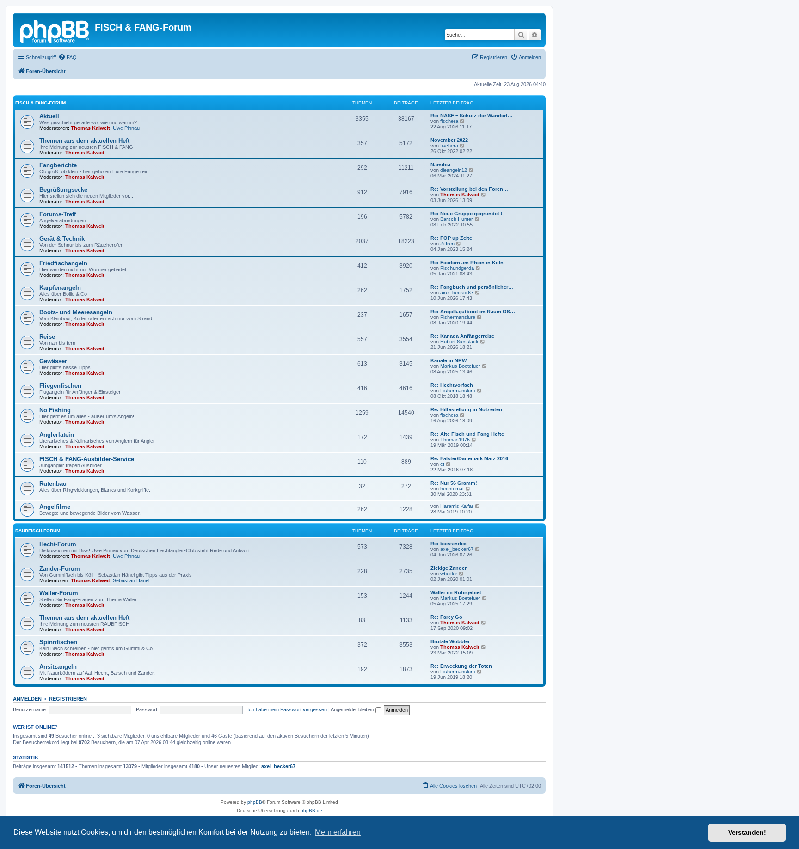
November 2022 (449, 140)
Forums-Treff (57, 214)
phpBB (254, 802)
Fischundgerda (457, 268)
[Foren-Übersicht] (55, 30)
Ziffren (447, 243)
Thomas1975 (455, 439)
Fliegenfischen (60, 385)
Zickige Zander (448, 568)
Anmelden (27, 699)
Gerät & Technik (62, 238)
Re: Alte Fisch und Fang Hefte (467, 434)
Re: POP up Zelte (451, 238)
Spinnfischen (58, 642)
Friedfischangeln (63, 263)
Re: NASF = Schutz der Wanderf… (471, 115)
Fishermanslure (457, 317)
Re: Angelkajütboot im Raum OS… (472, 311)
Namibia (440, 164)
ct (442, 464)
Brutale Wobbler (450, 641)
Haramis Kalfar (456, 506)
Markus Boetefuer (460, 366)
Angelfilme (54, 506)
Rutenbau (53, 483)
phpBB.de (311, 810)
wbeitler (448, 573)
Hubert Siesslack (459, 341)
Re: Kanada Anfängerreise (462, 336)
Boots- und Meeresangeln (75, 312)
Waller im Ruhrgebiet (455, 592)
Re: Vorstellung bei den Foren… (469, 189)
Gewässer (53, 361)
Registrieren (68, 699)
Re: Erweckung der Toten (461, 666)
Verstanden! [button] (747, 832)
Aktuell (49, 116)
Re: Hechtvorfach (451, 385)
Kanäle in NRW (448, 360)
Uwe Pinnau (126, 128)
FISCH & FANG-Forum (40, 102)
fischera (449, 121)
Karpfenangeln (60, 287)
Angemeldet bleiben (353, 709)
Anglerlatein (56, 434)
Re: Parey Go (446, 617)
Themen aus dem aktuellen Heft (84, 140)
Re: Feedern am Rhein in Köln (467, 262)
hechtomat (452, 488)
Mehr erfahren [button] (338, 832)
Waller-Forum (58, 593)
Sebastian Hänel (131, 580)
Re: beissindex (448, 543)
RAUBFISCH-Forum (37, 530)
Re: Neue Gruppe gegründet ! (466, 213)
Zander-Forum (59, 568)
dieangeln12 (453, 170)
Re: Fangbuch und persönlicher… (471, 287)
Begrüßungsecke (63, 189)
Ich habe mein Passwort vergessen (287, 709)
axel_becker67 (456, 292)
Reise (47, 336)
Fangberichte (58, 165)
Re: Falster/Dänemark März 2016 (469, 458)
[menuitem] (67, 57)
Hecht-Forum (57, 544)
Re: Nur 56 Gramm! (453, 483)
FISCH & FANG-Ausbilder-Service (86, 459)
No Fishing (55, 410)
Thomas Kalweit (90, 128)
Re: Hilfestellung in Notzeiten (466, 409)
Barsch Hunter (456, 219)
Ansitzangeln (58, 666)
